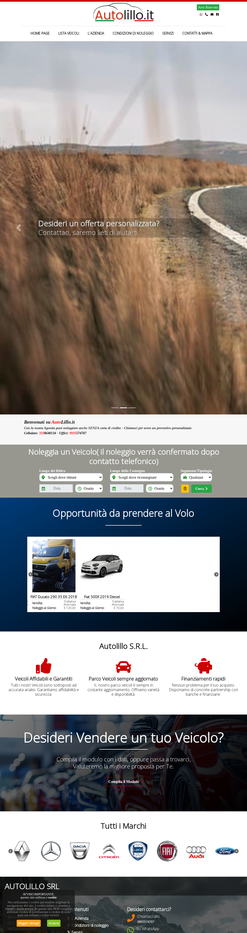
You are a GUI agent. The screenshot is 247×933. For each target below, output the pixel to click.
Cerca (199, 489)
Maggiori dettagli (28, 923)
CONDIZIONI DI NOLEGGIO (133, 33)
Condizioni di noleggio (89, 925)
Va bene (53, 923)
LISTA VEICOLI (68, 33)
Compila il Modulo (123, 782)
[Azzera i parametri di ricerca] (185, 489)
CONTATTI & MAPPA (197, 33)
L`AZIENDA (96, 33)
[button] (18, 227)
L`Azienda (79, 918)
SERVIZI (168, 33)
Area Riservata (208, 7)
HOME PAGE (40, 33)
